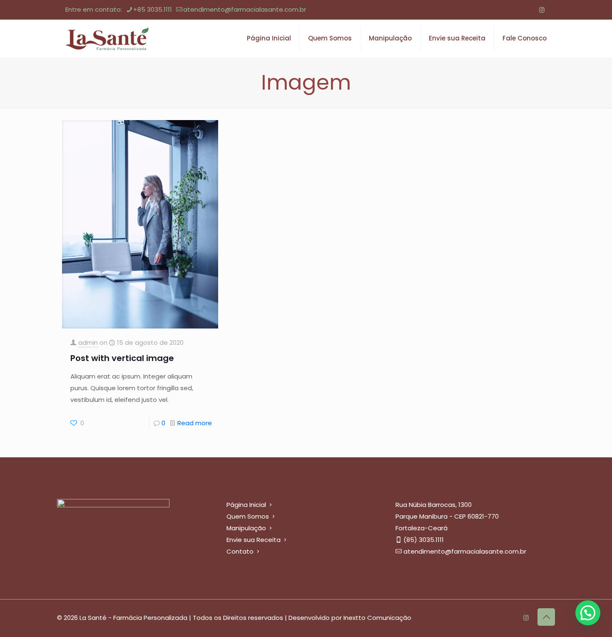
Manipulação (246, 528)
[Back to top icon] (546, 617)
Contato (240, 551)
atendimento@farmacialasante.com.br (244, 9)
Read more (194, 423)
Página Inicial (246, 504)
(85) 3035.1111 (423, 539)
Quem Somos (247, 516)
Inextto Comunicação (377, 617)
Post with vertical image (122, 358)
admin (88, 342)
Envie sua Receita (253, 539)
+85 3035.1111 (152, 9)
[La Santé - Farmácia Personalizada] (107, 38)
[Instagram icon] (542, 9)
